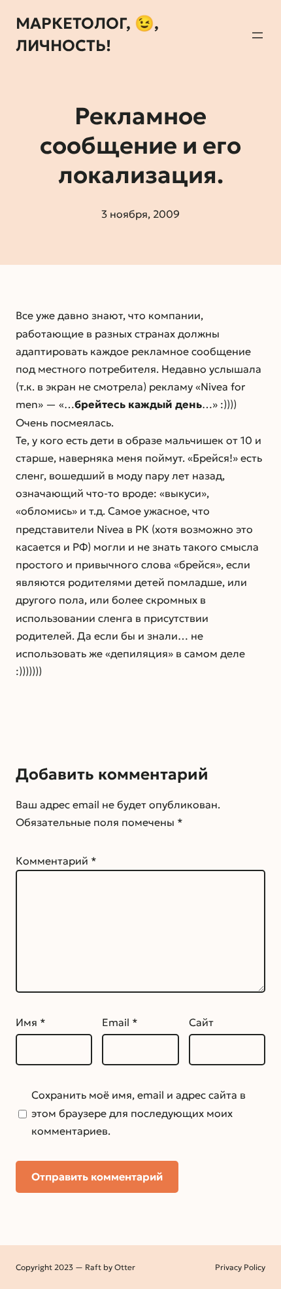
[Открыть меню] (257, 35)
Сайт (201, 1022)
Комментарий (56, 860)
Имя (31, 1022)
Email (120, 1022)
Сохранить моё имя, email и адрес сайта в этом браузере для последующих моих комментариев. (138, 1112)
